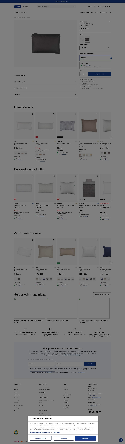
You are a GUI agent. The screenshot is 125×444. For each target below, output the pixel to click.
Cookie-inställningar (40, 438)
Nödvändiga (64, 438)
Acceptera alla (85, 438)
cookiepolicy (57, 432)
